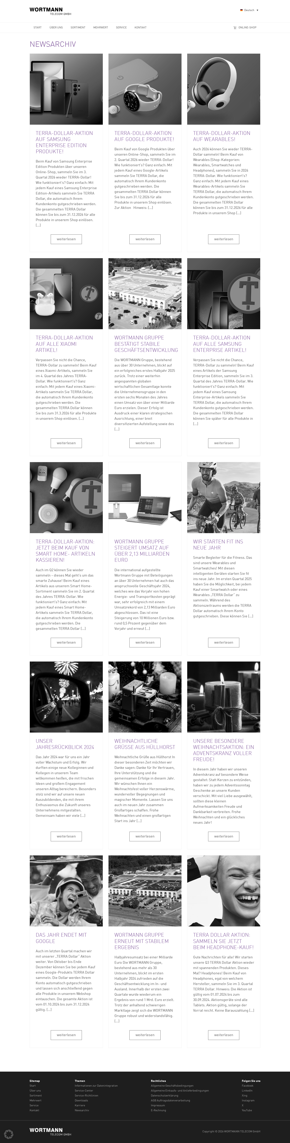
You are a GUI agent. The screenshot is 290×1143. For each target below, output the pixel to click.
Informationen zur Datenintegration (96, 1085)
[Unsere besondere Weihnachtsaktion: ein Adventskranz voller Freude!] (223, 697)
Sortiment (78, 27)
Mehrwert (100, 27)
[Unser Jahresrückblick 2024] (66, 697)
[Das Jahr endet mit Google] (66, 890)
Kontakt (141, 27)
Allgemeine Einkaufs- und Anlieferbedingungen (180, 1090)
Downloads (81, 1100)
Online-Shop (247, 27)
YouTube (247, 1110)
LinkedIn (247, 1090)
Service (121, 27)
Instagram (248, 1100)
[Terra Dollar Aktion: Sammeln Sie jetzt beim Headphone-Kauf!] (223, 890)
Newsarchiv (82, 1110)
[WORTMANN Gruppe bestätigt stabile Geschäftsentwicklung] (145, 293)
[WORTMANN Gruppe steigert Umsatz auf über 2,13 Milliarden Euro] (145, 497)
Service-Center (84, 1090)
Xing (244, 1095)
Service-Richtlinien (86, 1095)
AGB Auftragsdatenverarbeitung (170, 1100)
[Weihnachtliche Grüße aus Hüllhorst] (145, 697)
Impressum (158, 1105)
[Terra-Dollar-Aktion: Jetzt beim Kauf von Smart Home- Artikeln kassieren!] (66, 497)
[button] (8, 1134)
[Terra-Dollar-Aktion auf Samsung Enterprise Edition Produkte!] (66, 89)
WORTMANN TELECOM (50, 11)
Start (38, 27)
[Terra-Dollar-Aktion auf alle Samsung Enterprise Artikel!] (223, 293)
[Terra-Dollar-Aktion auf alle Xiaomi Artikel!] (66, 293)
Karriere (80, 1105)
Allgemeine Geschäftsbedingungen (172, 1085)
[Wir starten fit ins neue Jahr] (223, 497)
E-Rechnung (158, 1110)
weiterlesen (66, 239)
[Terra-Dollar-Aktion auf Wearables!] (223, 89)
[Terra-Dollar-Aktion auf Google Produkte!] (145, 89)
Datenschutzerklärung (164, 1095)
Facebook (248, 1085)
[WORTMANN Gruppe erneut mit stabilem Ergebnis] (145, 890)
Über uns (56, 27)
